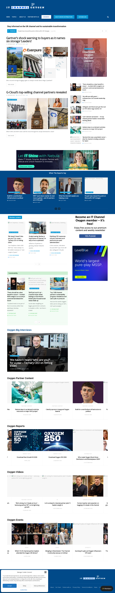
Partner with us (33, 17)
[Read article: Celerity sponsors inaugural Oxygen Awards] (57, 392)
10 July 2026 (54, 255)
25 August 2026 (87, 111)
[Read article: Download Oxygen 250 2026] (57, 440)
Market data (12, 48)
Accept (10, 586)
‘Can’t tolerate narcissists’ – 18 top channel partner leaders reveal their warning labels (93, 118)
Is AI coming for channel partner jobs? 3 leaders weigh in (57, 504)
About (52, 587)
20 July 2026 (12, 257)
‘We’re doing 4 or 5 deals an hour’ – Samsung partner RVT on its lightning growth (27, 505)
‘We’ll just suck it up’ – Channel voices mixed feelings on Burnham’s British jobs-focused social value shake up (37, 296)
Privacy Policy (76, 587)
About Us (22, 17)
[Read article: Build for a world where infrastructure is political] (18, 185)
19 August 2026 (87, 131)
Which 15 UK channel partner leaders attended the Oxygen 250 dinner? (27, 552)
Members (46, 17)
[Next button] (66, 352)
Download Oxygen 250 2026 (57, 457)
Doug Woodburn (14, 255)
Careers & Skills (88, 499)
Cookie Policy (23, 589)
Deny (24, 586)
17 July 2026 (33, 253)
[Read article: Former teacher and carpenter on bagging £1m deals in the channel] (88, 486)
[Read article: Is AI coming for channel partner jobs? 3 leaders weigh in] (57, 486)
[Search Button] (108, 17)
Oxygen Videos (15, 472)
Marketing (89, 192)
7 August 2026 (12, 200)
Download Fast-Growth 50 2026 (27, 457)
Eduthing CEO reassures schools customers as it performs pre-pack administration (57, 239)
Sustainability (55, 288)
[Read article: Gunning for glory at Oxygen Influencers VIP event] (88, 534)
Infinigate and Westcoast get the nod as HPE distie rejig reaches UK (94, 108)
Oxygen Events (15, 519)
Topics (14, 17)
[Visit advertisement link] (90, 226)
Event (27, 547)
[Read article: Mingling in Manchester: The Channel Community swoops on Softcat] (57, 534)
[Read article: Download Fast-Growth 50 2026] (27, 440)
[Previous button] (8, 352)
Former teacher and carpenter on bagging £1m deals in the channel (88, 504)
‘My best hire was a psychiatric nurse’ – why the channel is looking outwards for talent (94, 139)
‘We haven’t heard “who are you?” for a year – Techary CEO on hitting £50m (15, 239)
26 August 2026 (87, 92)
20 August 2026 (87, 123)
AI (9, 288)
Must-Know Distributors (64, 17)
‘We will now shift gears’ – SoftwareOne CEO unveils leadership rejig (93, 98)
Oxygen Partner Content (20, 378)
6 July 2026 (88, 200)
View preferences (39, 586)
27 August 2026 (21, 44)
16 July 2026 (89, 66)
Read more (12, 84)
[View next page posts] (59, 208)
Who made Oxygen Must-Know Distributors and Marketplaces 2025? (88, 458)
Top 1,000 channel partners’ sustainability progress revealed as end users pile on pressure (58, 295)
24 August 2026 (21, 95)
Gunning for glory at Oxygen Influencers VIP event (88, 552)
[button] (45, 572)
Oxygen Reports (16, 426)
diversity (88, 547)
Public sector (12, 99)
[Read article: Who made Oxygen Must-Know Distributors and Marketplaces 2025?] (88, 440)
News (8, 17)
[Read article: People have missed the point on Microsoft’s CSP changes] (96, 185)
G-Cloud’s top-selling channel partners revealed (36, 92)
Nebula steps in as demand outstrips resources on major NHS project (93, 128)
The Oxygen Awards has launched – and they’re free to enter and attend (37, 31)
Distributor (88, 453)
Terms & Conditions (87, 587)
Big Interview (13, 232)
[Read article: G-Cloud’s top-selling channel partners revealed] (37, 113)
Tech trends (88, 48)
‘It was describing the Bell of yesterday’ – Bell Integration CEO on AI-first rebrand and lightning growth (31, 361)
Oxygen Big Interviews (19, 330)
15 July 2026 (25, 369)
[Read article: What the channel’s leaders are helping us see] (70, 185)
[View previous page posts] (56, 208)
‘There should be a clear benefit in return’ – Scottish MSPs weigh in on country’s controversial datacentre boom (93, 87)
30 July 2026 (37, 202)
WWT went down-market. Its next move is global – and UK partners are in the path (44, 198)
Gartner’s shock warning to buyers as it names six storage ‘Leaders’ (35, 39)
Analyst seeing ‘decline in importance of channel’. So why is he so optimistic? (37, 238)
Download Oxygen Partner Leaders (88, 56)
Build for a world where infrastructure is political (15, 197)
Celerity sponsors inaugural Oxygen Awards (57, 410)
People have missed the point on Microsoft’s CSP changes (95, 197)
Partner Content (14, 192)
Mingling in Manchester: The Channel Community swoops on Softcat (57, 552)
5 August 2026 (54, 311)
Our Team (58, 587)
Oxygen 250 (82, 17)
